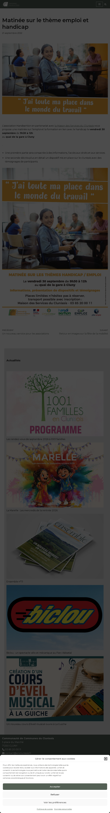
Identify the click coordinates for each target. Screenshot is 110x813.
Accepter (55, 786)
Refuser (55, 794)
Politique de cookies (45, 809)
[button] (105, 758)
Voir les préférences (55, 802)
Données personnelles (63, 809)
